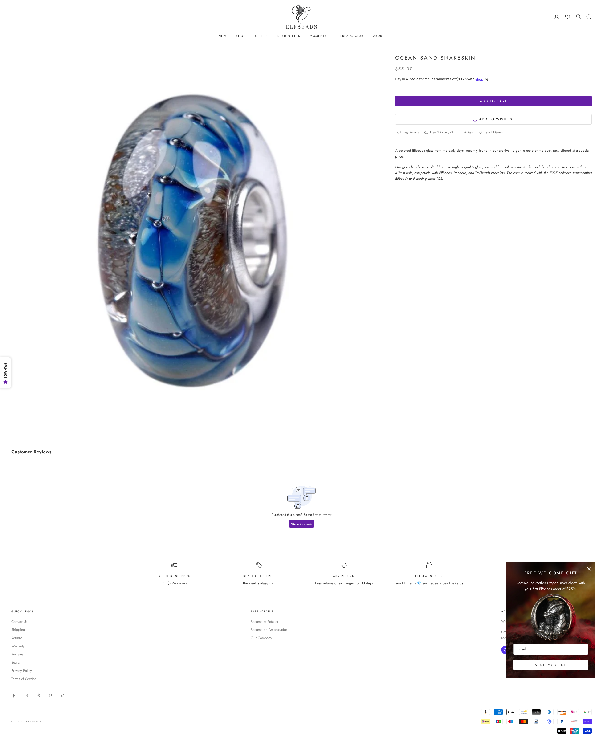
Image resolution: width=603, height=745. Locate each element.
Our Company (261, 637)
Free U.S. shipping (174, 576)
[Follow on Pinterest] (50, 695)
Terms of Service (23, 678)
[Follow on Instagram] (26, 695)
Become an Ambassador (269, 629)
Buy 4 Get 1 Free (259, 576)
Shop (241, 36)
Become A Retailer (264, 621)
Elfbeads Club (350, 36)
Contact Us (19, 621)
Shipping (18, 629)
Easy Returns (344, 576)
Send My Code (550, 665)
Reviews (17, 654)
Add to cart (493, 101)
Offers (261, 36)
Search (16, 662)
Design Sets (289, 36)
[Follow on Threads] (38, 695)
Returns (16, 637)
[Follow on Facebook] (13, 695)
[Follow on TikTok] (62, 695)
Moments (318, 36)
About (379, 36)
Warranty (18, 646)
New (223, 36)
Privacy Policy (21, 670)
